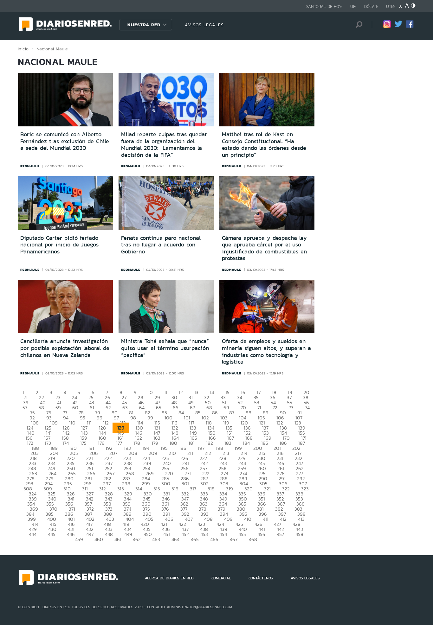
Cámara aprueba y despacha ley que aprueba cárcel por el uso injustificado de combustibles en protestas (264, 248)
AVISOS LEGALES (204, 25)
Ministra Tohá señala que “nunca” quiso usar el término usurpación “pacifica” (165, 348)
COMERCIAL (221, 578)
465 (195, 539)
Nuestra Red (143, 24)
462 (137, 539)
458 (299, 534)
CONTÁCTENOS (261, 578)
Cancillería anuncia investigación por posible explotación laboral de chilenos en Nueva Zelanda (64, 348)
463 (156, 539)
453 (204, 534)
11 (165, 392)
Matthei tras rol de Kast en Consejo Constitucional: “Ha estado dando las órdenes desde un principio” (264, 144)
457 (280, 534)
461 (117, 539)
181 (192, 443)
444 (32, 534)
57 (25, 407)
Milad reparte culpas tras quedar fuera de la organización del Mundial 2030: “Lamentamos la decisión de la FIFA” (164, 144)
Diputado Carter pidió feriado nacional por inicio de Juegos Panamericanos (59, 245)
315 (156, 488)
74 (307, 407)
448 (109, 534)
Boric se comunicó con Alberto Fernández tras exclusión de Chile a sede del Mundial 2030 (64, 141)
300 (165, 483)
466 (214, 539)
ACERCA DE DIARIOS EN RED (169, 578)
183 (227, 443)
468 (253, 539)
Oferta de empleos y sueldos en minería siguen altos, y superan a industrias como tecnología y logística (266, 351)
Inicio (23, 49)
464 (175, 539)
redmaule (30, 166)
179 (155, 443)
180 (173, 443)
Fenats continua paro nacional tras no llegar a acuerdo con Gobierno (161, 245)
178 (136, 443)
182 (209, 443)
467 (233, 539)
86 (215, 412)
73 (291, 407)
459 (79, 539)
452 (185, 534)
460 (98, 539)
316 (174, 488)
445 (51, 534)
